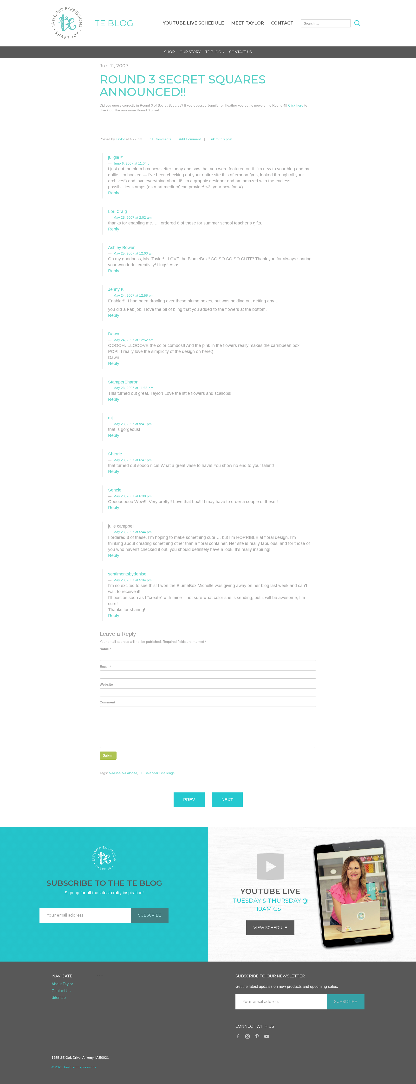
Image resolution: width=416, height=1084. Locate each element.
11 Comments (160, 139)
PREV (189, 799)
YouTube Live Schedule (193, 23)
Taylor (120, 139)
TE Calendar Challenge (157, 773)
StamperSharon (123, 382)
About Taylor (62, 984)
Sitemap (59, 997)
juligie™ (116, 157)
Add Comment (190, 139)
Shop (169, 52)
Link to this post (220, 139)
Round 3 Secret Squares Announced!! (183, 85)
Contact (282, 23)
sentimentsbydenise (127, 574)
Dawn (113, 334)
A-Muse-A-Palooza (123, 773)
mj (110, 417)
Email (104, 667)
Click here (295, 105)
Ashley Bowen (122, 247)
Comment (107, 702)
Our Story (190, 52)
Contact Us (240, 52)
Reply (113, 193)
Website (106, 684)
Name (104, 649)
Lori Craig (117, 211)
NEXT (227, 799)
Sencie (114, 490)
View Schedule (270, 927)
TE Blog (213, 52)
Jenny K (116, 289)
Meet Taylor (247, 23)
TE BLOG (113, 23)
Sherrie (115, 454)
